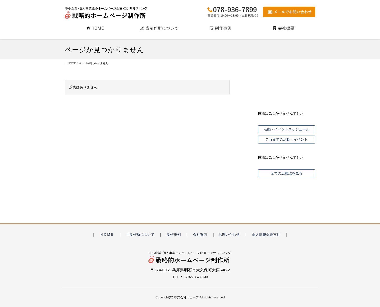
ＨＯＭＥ (107, 234)
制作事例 (174, 234)
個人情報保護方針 (266, 234)
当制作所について (140, 234)
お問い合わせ (229, 234)
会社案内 (200, 234)
